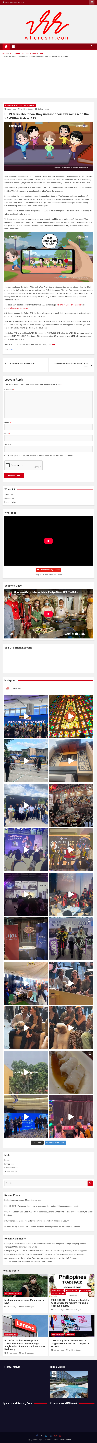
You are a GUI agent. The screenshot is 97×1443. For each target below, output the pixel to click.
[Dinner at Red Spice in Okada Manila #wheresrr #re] (71, 1072)
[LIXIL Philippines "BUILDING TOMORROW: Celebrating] (71, 894)
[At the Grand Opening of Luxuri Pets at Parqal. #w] (26, 983)
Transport (70, 1334)
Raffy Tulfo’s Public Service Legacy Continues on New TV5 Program (49, 1258)
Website (7, 444)
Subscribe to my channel (50, 570)
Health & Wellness (59, 1294)
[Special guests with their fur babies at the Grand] (71, 983)
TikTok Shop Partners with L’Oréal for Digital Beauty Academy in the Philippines (54, 1250)
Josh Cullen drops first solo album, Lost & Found (32, 1262)
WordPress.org (10, 1171)
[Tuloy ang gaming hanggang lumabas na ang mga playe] (71, 938)
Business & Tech (11, 105)
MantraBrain (66, 1439)
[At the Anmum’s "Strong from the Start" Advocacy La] (26, 849)
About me (8, 494)
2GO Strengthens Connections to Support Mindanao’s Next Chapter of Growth (36, 1221)
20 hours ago (12, 1306)
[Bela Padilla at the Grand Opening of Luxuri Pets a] (26, 1027)
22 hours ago (59, 1350)
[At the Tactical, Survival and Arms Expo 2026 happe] (71, 849)
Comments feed (11, 1167)
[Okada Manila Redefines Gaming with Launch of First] (71, 1116)
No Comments (43, 109)
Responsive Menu (91, 2)
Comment (9, 389)
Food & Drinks (85, 1290)
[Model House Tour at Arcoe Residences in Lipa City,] (71, 760)
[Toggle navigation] (13, 46)
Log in (6, 1160)
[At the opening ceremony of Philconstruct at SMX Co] (26, 716)
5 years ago (11, 109)
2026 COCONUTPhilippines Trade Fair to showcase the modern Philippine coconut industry (41, 1206)
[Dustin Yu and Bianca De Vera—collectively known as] (71, 1027)
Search (90, 1183)
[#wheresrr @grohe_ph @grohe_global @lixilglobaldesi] (26, 938)
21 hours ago (12, 1353)
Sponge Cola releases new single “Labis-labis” (71, 365)
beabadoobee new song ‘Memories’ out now (22, 1200)
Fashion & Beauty (72, 1290)
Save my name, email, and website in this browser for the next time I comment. (40, 455)
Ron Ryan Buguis (26, 109)
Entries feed (9, 1164)
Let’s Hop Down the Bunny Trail (21, 363)
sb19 (11, 350)
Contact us (9, 498)
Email (7, 433)
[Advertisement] (48, 77)
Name (7, 422)
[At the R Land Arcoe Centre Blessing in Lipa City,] (26, 805)
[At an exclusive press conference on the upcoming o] (26, 1116)
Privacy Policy (10, 502)
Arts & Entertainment (27, 105)
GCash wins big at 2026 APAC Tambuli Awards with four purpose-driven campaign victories (42, 1227)
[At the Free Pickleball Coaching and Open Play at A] (26, 760)
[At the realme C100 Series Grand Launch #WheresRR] (26, 894)
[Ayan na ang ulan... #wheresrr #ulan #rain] (26, 1072)
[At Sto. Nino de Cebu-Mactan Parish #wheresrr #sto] (71, 716)
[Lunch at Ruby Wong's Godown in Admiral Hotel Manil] (71, 805)
